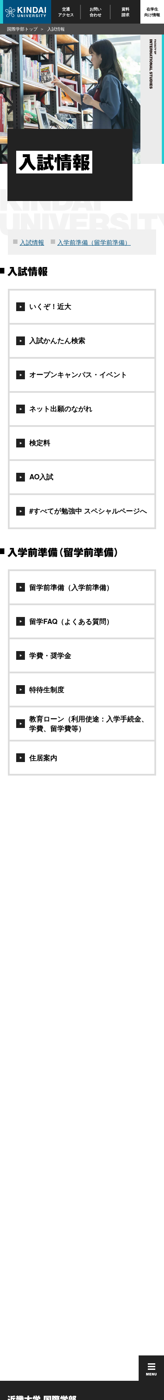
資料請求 (125, 11)
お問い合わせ (96, 11)
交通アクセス (66, 11)
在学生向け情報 (152, 11)
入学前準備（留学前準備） (94, 242)
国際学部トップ (22, 29)
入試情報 (32, 242)
